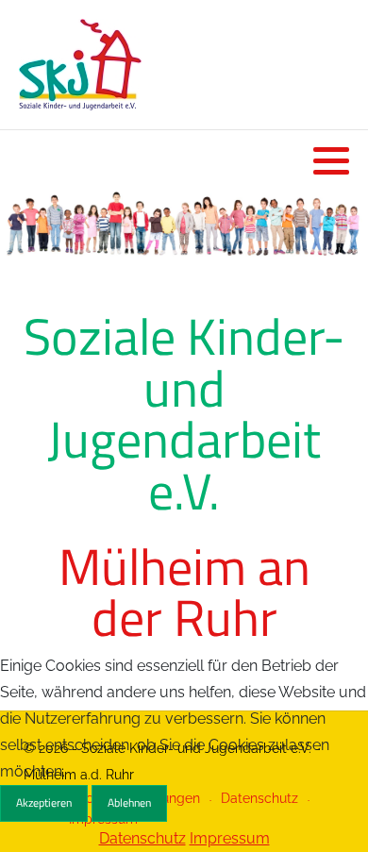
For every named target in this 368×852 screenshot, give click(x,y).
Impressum (230, 838)
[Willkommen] (184, 224)
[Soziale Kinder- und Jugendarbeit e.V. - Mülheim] (80, 64)
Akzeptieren (44, 802)
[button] (331, 160)
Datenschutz (142, 838)
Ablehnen (129, 802)
